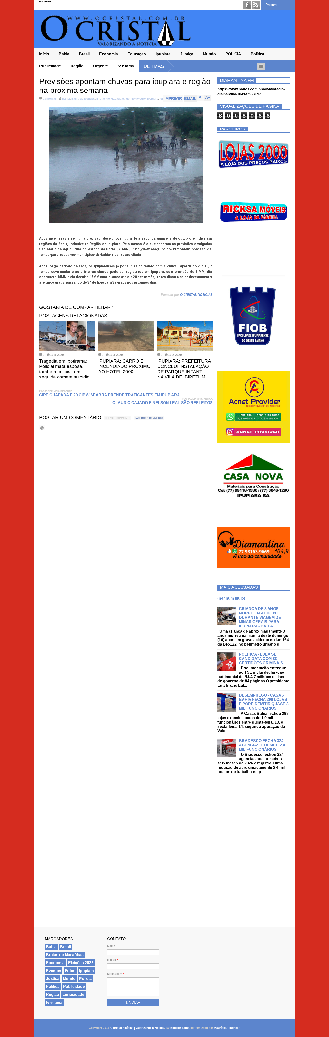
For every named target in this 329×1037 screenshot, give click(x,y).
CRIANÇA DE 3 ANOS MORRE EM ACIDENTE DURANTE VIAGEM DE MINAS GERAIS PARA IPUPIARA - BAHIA (260, 617)
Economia (108, 54)
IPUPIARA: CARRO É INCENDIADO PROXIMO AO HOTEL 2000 (124, 366)
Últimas (154, 66)
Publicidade (50, 66)
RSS (256, 5)
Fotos (70, 971)
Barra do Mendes (83, 98)
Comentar (49, 98)
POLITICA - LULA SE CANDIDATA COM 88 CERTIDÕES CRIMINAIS (261, 658)
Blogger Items (180, 1028)
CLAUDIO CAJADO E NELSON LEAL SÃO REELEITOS (162, 403)
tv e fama (126, 66)
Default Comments (117, 418)
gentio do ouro (136, 98)
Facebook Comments (149, 418)
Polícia (85, 979)
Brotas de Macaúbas (110, 98)
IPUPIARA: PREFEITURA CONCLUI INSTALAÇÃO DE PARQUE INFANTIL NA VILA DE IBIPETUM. (184, 369)
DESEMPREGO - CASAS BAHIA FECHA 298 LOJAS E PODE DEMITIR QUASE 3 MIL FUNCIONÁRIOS (264, 701)
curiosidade (73, 994)
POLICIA (233, 54)
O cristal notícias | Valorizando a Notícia (137, 1028)
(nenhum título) (231, 598)
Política (257, 54)
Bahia (64, 54)
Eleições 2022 (80, 963)
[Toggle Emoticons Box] (42, 427)
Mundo (209, 54)
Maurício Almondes (227, 1028)
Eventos (53, 971)
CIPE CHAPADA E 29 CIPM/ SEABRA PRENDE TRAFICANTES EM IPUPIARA (109, 395)
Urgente (100, 66)
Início (44, 54)
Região (77, 66)
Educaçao (136, 54)
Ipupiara (163, 54)
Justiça (186, 54)
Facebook (247, 5)
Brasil (84, 54)
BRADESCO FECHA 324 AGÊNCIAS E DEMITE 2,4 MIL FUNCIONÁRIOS (262, 745)
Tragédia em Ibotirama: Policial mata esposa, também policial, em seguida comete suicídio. (65, 369)
